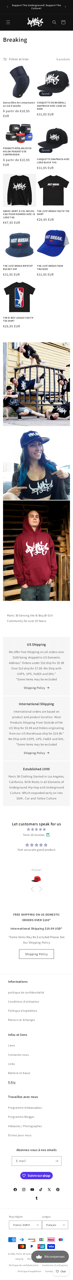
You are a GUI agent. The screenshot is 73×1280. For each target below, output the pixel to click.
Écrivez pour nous (19, 1135)
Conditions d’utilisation (55, 1265)
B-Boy (12, 1082)
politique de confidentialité (26, 992)
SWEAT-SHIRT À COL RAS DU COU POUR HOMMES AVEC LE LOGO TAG (19, 214)
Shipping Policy (34, 688)
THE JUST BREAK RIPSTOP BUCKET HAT (18, 267)
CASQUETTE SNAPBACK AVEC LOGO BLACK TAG (53, 161)
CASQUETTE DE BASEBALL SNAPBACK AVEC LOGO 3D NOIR (51, 105)
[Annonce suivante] (65, 6)
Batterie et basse (19, 1073)
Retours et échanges (21, 1020)
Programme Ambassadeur (25, 1107)
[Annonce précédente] (7, 6)
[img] (36, 829)
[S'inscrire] (56, 1161)
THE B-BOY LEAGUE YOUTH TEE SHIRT (18, 319)
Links (11, 1064)
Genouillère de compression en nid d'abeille (19, 104)
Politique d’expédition (29, 1271)
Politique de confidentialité (23, 1265)
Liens (11, 1045)
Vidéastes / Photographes (25, 1126)
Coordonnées (52, 1271)
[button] (8, 22)
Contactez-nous (18, 1055)
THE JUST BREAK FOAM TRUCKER (50, 267)
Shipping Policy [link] (34, 753)
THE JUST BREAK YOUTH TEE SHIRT (53, 212)
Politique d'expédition (22, 1011)
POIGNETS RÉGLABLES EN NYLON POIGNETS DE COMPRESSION (17, 151)
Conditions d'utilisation (23, 1001)
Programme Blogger (21, 1117)
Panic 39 (20, 1253)
